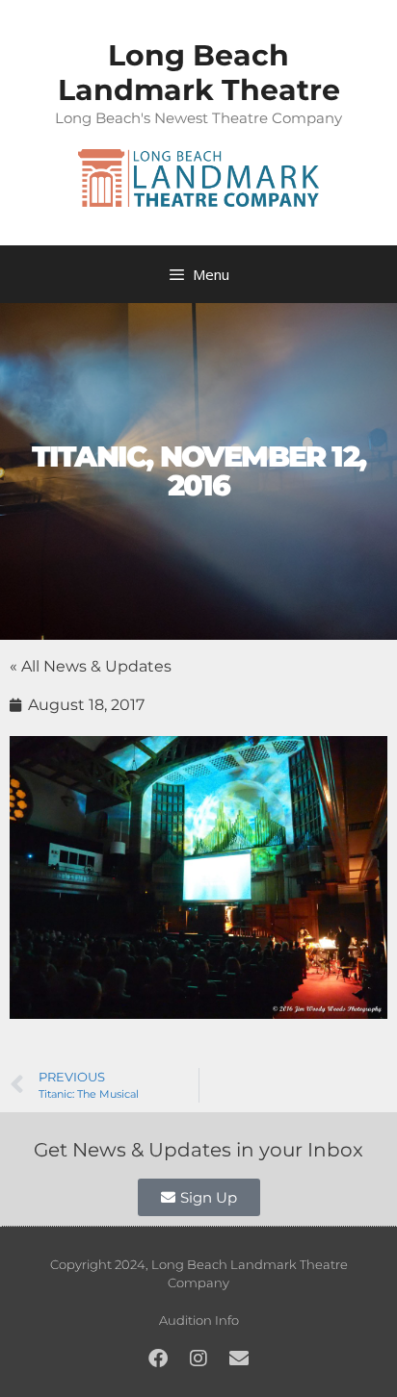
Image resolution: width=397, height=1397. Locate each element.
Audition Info (199, 1320)
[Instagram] (198, 1358)
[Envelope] (239, 1358)
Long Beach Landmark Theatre (199, 73)
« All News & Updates (91, 666)
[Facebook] (158, 1358)
